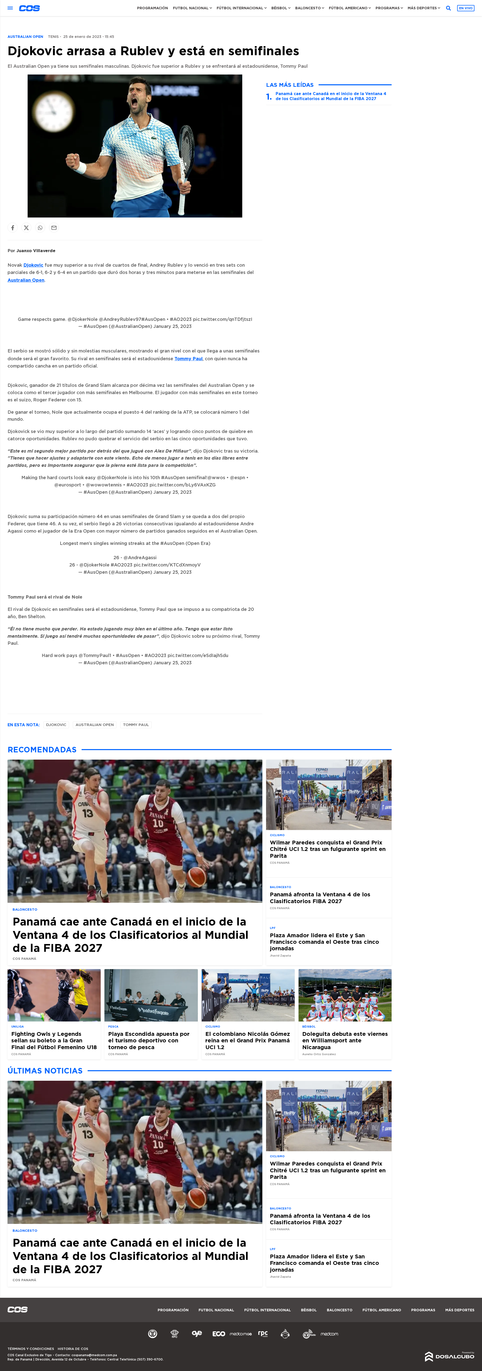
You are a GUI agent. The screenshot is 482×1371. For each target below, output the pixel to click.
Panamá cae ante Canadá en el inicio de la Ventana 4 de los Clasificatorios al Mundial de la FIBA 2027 (331, 96)
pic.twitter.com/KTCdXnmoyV (167, 565)
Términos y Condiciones (31, 1349)
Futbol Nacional (191, 8)
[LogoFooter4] (263, 1338)
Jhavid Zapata (280, 955)
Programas (388, 8)
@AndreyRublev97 (120, 319)
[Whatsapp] (40, 227)
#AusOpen (153, 319)
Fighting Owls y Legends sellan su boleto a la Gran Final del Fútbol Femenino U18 (54, 1040)
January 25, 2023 (172, 326)
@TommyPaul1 (95, 656)
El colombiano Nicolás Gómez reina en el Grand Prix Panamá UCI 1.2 (247, 1040)
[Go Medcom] (241, 1338)
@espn (237, 478)
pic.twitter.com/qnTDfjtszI (222, 319)
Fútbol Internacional (240, 8)
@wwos (216, 478)
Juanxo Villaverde (35, 250)
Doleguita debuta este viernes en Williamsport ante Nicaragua (345, 1040)
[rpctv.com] (175, 1338)
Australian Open (26, 279)
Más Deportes (422, 8)
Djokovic (33, 264)
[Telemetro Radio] (307, 1338)
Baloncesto (308, 8)
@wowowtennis (104, 485)
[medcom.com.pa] (329, 1338)
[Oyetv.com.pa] (197, 1338)
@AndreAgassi (140, 558)
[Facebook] (12, 227)
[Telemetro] (153, 1338)
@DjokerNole (83, 319)
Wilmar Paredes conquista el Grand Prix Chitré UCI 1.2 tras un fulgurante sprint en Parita (328, 849)
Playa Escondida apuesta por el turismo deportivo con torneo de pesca (149, 1040)
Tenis (53, 37)
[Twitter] (26, 227)
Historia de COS (73, 1349)
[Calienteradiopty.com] (285, 1338)
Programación (152, 8)
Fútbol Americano (348, 8)
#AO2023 (181, 319)
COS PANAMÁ (24, 958)
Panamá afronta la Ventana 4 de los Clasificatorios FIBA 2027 (320, 897)
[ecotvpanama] (219, 1338)
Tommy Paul (188, 358)
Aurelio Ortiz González (319, 1054)
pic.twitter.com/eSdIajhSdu (198, 656)
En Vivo (465, 8)
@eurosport (67, 485)
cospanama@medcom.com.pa (94, 1355)
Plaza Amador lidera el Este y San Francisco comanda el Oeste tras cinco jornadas (324, 941)
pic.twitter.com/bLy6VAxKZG (183, 485)
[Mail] (53, 227)
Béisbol (279, 8)
